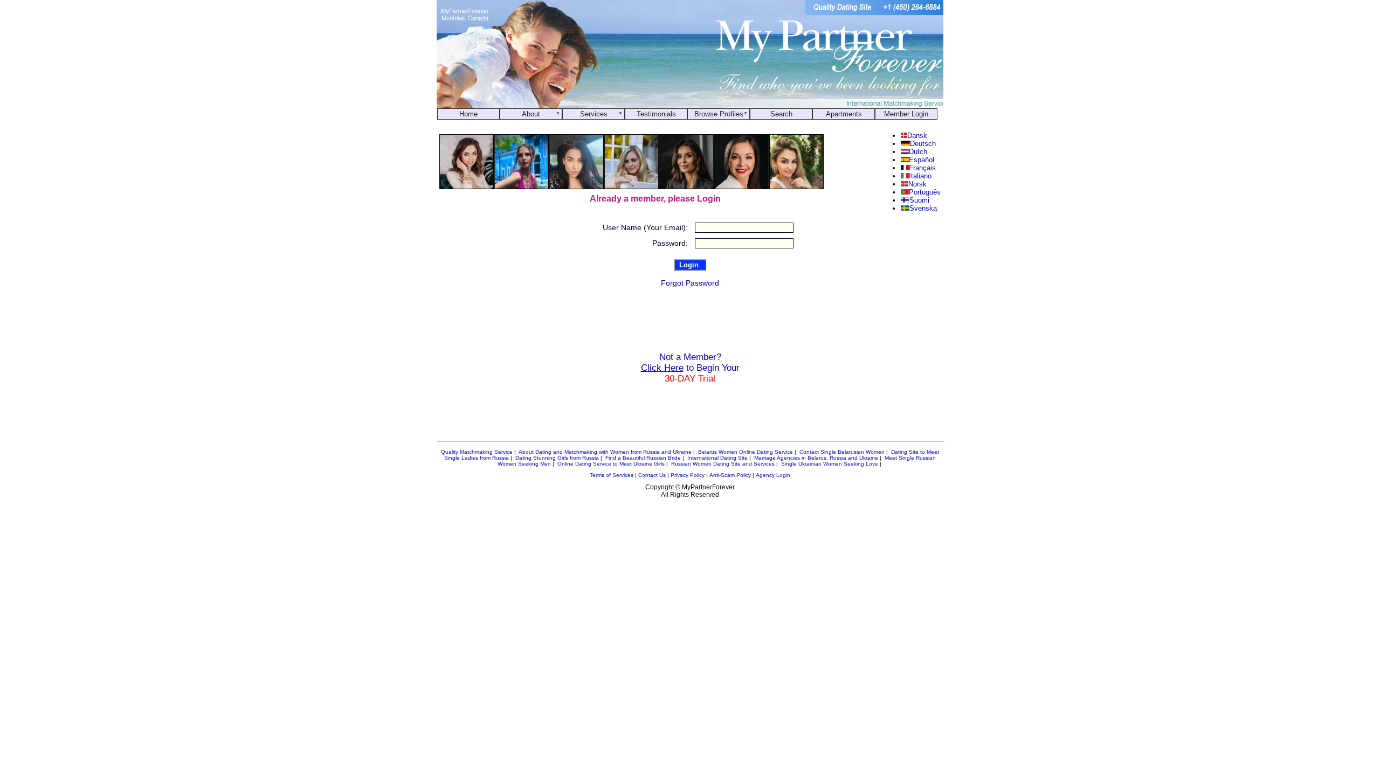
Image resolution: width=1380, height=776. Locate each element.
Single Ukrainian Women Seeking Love (829, 464)
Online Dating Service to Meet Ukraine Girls (611, 464)
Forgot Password (690, 283)
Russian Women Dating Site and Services (723, 464)
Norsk (917, 184)
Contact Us (652, 475)
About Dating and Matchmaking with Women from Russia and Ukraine (605, 452)
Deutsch (922, 144)
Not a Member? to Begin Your (690, 368)
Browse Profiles (718, 114)
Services (594, 114)
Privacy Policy (688, 475)
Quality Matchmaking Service (477, 452)
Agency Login (773, 475)
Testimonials (656, 114)
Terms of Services (611, 475)
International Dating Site (717, 458)
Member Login (906, 114)
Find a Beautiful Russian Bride (643, 458)
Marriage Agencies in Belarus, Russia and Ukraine (816, 458)
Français (922, 168)
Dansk (917, 135)
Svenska (922, 208)
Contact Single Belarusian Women (842, 452)
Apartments (844, 114)
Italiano (920, 176)
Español (921, 160)
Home (468, 114)
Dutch (918, 152)
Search (781, 114)
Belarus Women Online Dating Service (745, 452)
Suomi (919, 200)
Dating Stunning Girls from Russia (557, 458)
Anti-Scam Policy (730, 475)
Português (925, 192)
